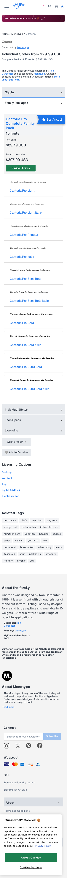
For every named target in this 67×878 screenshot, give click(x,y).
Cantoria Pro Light (22, 190)
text (44, 540)
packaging (35, 554)
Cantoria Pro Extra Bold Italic (29, 389)
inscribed (37, 520)
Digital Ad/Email (11, 490)
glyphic (21, 560)
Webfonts (7, 478)
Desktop (7, 472)
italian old (9, 554)
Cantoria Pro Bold (22, 323)
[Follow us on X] (19, 745)
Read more (8, 707)
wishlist (19, 540)
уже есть (33, 540)
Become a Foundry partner (19, 782)
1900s (23, 520)
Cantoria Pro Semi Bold (26, 278)
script (7, 540)
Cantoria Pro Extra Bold (26, 367)
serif (22, 554)
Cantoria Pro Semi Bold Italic (29, 300)
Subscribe (52, 736)
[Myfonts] (19, 8)
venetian (30, 533)
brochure (50, 554)
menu (58, 547)
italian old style (49, 527)
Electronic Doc (10, 496)
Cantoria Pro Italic (22, 256)
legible (57, 533)
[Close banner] (60, 18)
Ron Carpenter (12, 624)
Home (5, 34)
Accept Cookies (31, 857)
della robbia (29, 527)
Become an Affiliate (15, 790)
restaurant (10, 547)
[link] (56, 6)
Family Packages (16, 102)
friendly (8, 560)
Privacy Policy (43, 846)
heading (44, 533)
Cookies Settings (31, 867)
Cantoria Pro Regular (24, 234)
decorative (10, 520)
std (32, 560)
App (4, 484)
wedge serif (10, 527)
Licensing (11, 430)
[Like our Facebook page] (41, 745)
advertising (44, 547)
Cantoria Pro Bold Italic (25, 345)
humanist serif (12, 533)
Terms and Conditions (17, 811)
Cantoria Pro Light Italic (26, 212)
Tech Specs (13, 420)
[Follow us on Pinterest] (30, 745)
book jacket (27, 547)
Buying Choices (21, 168)
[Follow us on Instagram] (8, 745)
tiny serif (52, 520)
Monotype (17, 34)
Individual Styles (16, 409)
